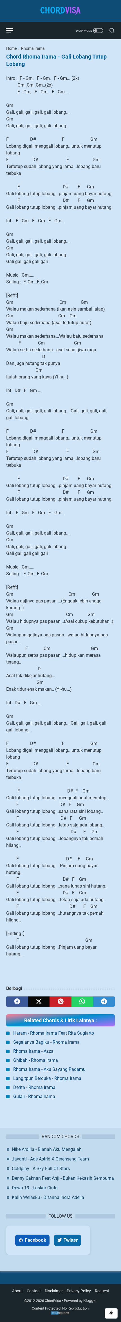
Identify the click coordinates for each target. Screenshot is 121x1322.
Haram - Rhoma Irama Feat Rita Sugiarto (53, 1033)
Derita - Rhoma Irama (34, 1087)
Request (102, 1291)
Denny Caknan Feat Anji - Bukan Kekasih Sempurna (63, 1178)
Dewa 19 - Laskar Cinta (35, 1187)
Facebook (35, 1240)
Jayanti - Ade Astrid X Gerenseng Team (50, 1159)
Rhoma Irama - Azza (33, 1051)
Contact (34, 1291)
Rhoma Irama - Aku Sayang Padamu (49, 1069)
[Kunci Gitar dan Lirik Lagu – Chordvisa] (60, 11)
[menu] (13, 30)
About (17, 1291)
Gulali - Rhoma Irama (34, 1096)
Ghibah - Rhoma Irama (35, 1060)
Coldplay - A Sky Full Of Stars (41, 1168)
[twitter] (39, 1001)
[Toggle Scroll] (111, 1313)
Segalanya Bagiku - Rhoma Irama (46, 1042)
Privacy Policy (79, 1291)
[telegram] (104, 1001)
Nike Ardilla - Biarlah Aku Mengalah (47, 1149)
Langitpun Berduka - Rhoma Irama (47, 1078)
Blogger (90, 1300)
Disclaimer (54, 1291)
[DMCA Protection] (60, 1314)
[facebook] (17, 1001)
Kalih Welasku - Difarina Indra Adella (48, 1197)
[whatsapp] (82, 1001)
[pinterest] (60, 1001)
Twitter (71, 1240)
